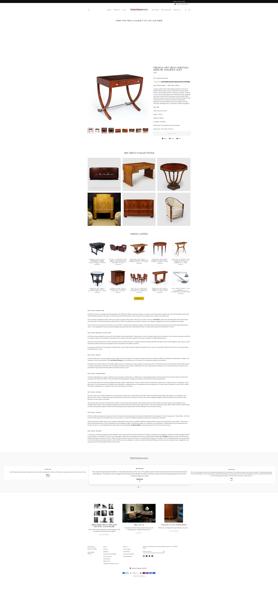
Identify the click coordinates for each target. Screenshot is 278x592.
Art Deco (155, 10)
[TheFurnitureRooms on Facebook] (146, 556)
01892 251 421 (106, 561)
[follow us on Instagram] (173, 513)
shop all (177, 10)
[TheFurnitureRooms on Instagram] (144, 556)
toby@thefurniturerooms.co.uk (111, 563)
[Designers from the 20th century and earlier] (104, 513)
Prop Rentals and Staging (109, 554)
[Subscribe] (164, 551)
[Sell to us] (139, 513)
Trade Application (127, 556)
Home (109, 10)
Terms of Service (107, 556)
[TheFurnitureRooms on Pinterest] (152, 556)
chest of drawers (100, 472)
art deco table (209, 474)
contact (139, 532)
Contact (117, 10)
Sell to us (125, 546)
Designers (105, 551)
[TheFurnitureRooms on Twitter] (149, 556)
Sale (124, 10)
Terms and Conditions (128, 554)
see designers (104, 534)
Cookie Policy (126, 551)
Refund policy (106, 558)
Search (105, 546)
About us (105, 549)
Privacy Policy (126, 549)
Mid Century (166, 10)
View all (139, 298)
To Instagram (174, 531)
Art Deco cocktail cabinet (18, 472)
